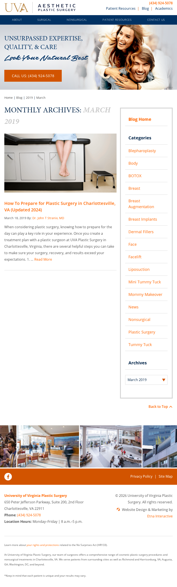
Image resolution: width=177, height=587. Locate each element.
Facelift (134, 256)
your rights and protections (43, 545)
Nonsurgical (77, 20)
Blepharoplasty (142, 150)
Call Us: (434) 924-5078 (33, 75)
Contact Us (156, 20)
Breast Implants (142, 219)
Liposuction (139, 269)
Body (133, 163)
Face (132, 244)
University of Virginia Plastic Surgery (35, 495)
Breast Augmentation (141, 203)
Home (8, 98)
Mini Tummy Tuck (144, 281)
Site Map (166, 476)
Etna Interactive (160, 516)
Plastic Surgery (141, 332)
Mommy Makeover (145, 294)
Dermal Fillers (141, 231)
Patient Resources (121, 8)
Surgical (44, 20)
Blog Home (139, 119)
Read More (43, 259)
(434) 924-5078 (161, 3)
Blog (145, 8)
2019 (29, 98)
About (17, 20)
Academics (164, 8)
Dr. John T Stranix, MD (48, 218)
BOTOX (134, 175)
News (133, 306)
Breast (134, 188)
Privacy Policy (141, 476)
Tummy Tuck (140, 344)
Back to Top (158, 406)
